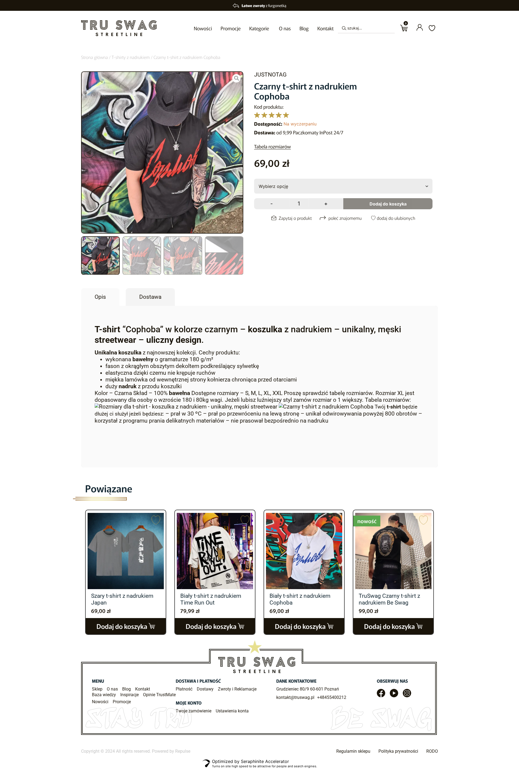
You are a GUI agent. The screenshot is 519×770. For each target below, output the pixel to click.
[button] (89, 152)
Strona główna (94, 57)
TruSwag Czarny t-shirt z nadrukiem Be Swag (389, 599)
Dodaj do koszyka (388, 204)
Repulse (182, 751)
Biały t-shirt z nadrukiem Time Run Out (210, 599)
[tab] (100, 297)
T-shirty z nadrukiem (131, 57)
